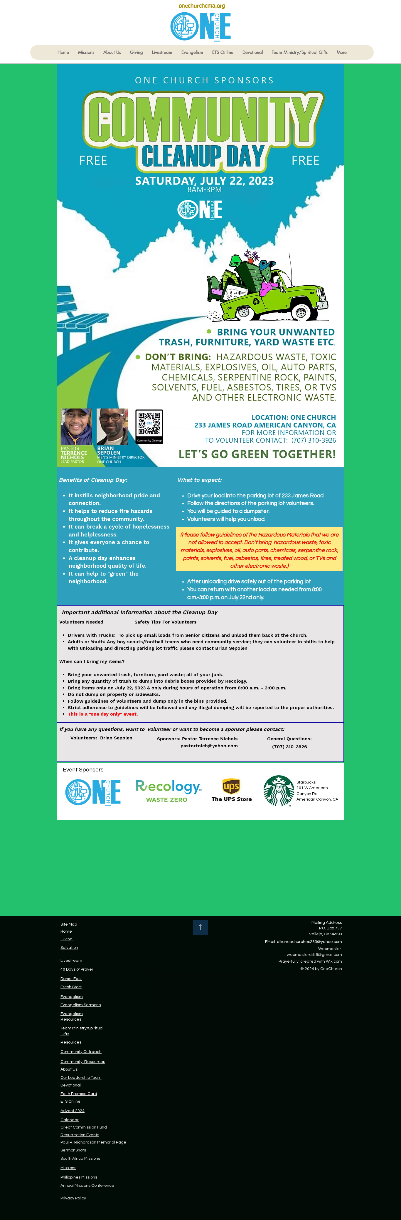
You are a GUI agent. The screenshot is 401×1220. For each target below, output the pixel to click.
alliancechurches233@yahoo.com (309, 942)
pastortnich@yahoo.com (209, 746)
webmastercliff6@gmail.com (314, 955)
